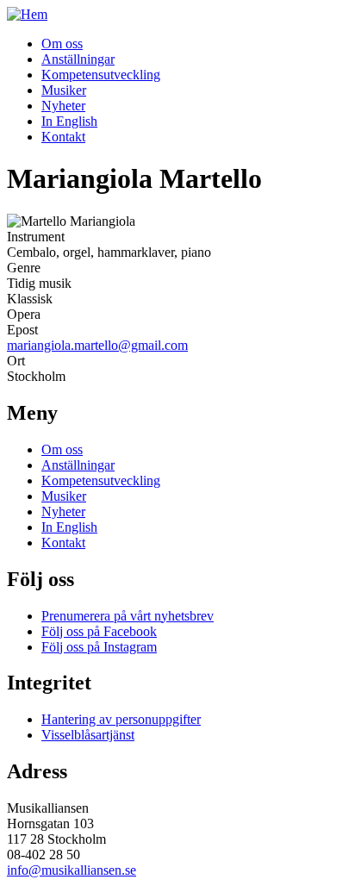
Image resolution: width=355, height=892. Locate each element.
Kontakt (63, 136)
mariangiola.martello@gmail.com (97, 345)
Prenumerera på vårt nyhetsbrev (127, 615)
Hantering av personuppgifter (121, 719)
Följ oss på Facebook (99, 631)
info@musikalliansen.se (71, 870)
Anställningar (78, 59)
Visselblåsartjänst (87, 734)
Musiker (63, 90)
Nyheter (63, 105)
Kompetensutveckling (100, 74)
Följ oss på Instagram (99, 646)
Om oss (62, 43)
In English (69, 121)
